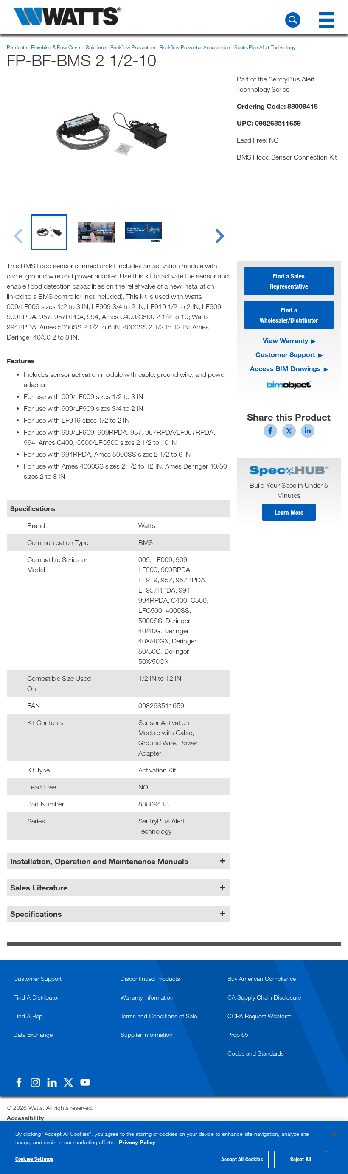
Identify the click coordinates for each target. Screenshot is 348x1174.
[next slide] (212, 231)
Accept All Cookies (242, 1159)
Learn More (289, 512)
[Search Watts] (292, 20)
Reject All (300, 1159)
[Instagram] (35, 1082)
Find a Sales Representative (289, 281)
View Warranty (285, 340)
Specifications (36, 913)
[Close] (334, 1135)
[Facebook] (19, 1082)
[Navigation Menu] (326, 20)
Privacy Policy (137, 1142)
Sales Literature (38, 887)
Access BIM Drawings (285, 368)
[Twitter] (68, 1082)
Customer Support (285, 354)
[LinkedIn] (52, 1082)
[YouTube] (85, 1082)
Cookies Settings (34, 1158)
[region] (174, 1147)
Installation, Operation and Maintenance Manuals (99, 861)
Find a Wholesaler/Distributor (289, 315)
